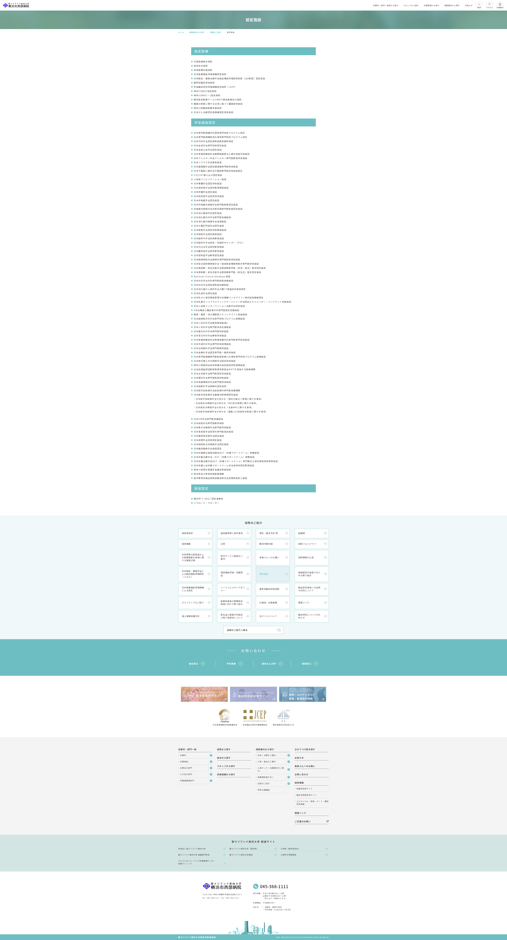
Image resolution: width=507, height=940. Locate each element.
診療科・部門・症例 (385, 5)
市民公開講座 (264, 789)
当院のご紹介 (216, 32)
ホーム (181, 32)
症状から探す (224, 757)
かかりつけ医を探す (305, 749)
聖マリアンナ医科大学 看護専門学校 (194, 854)
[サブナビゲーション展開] (210, 755)
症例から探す (224, 749)
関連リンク (300, 812)
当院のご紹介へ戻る (237, 630)
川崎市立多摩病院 (288, 854)
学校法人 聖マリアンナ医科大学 (192, 848)
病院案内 (452, 5)
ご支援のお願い (303, 821)
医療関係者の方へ (266, 777)
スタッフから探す (226, 766)
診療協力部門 (186, 768)
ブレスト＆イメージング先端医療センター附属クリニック (196, 862)
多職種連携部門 (187, 780)
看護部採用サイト (305, 788)
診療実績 (431, 5)
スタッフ (411, 5)
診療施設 (184, 761)
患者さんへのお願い (305, 766)
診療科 (183, 755)
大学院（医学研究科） (290, 848)
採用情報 (299, 782)
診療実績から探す (226, 774)
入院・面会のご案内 (267, 761)
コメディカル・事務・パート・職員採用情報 (313, 803)
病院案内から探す (197, 32)
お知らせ (469, 5)
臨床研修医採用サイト (307, 795)
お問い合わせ (301, 774)
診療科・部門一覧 (187, 749)
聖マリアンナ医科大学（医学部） (244, 848)
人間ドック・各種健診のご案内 (271, 769)
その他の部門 (186, 774)
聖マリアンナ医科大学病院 (241, 854)
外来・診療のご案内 (267, 755)
